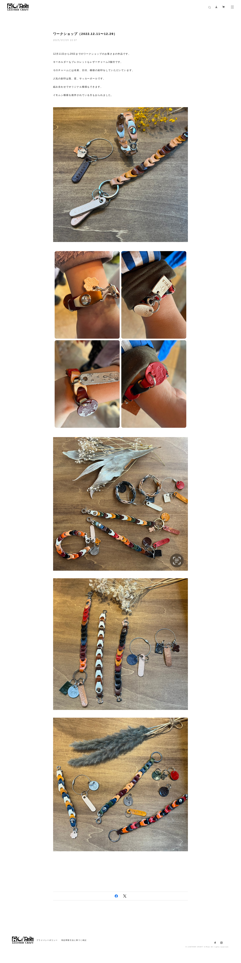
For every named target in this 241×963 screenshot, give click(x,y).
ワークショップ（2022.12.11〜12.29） (85, 34)
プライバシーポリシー (47, 940)
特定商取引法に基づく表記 (74, 940)
